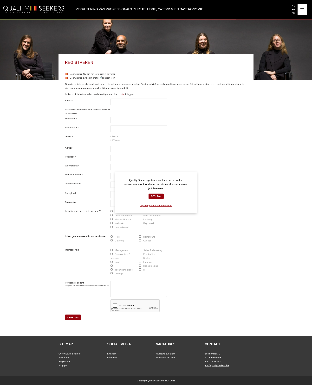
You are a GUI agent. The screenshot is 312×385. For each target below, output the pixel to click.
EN (293, 13)
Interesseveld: (72, 249)
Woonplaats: (72, 165)
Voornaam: (71, 118)
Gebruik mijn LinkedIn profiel (85, 77)
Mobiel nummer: (74, 174)
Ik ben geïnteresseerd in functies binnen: (86, 236)
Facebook (112, 357)
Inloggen (62, 365)
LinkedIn (111, 353)
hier (123, 94)
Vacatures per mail (165, 357)
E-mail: (69, 100)
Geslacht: (70, 136)
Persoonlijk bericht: (74, 282)
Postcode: (70, 156)
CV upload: (70, 193)
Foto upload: (71, 202)
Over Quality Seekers (69, 353)
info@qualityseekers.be (217, 365)
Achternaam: (72, 127)
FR (293, 9)
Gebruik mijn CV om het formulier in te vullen (93, 74)
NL (293, 5)
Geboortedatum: (74, 183)
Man (115, 136)
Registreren (64, 361)
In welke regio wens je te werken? (83, 211)
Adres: (68, 147)
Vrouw (116, 140)
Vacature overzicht (165, 353)
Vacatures (63, 357)
